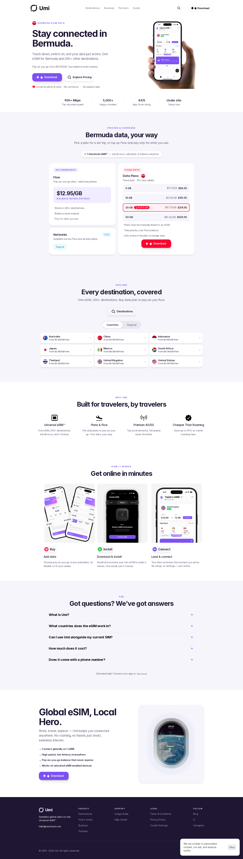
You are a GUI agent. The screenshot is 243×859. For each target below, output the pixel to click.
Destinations (92, 8)
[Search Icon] (179, 8)
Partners (123, 8)
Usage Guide (121, 813)
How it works (85, 819)
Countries (112, 324)
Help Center (121, 819)
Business (109, 8)
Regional (131, 324)
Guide (136, 8)
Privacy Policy (157, 819)
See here (142, 673)
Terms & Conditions (160, 813)
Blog (195, 813)
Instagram (198, 825)
